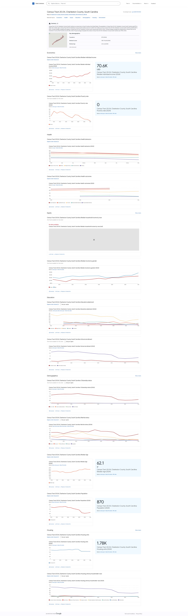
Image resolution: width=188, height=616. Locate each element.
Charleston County (55, 14)
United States (72, 14)
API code (57, 89)
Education (77, 17)
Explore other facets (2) (53, 59)
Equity (71, 17)
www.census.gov (72, 47)
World (85, 14)
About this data (63, 67)
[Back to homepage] (33, 3)
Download (52, 89)
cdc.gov (53, 147)
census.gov (102, 77)
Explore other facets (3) (53, 420)
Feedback (153, 3)
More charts (138, 52)
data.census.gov (55, 67)
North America (79, 14)
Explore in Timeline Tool (66, 89)
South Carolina (64, 14)
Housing (94, 17)
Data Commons (40, 3)
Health (66, 17)
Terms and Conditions (130, 613)
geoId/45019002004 (136, 11)
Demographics (86, 17)
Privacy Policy (139, 613)
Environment (102, 17)
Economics (59, 17)
